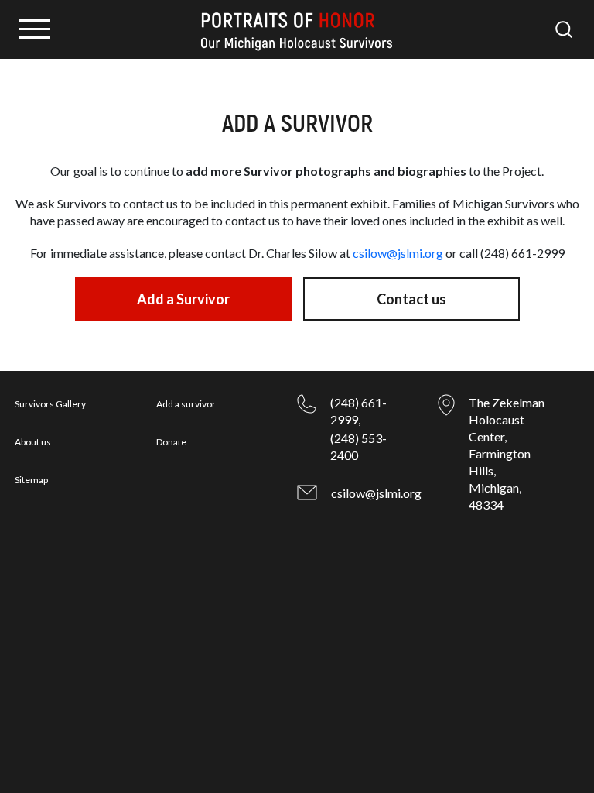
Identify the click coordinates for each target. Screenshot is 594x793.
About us (33, 442)
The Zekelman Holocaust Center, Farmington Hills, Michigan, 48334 (506, 453)
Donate (171, 442)
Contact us (411, 298)
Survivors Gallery (50, 404)
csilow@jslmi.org (398, 252)
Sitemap (31, 480)
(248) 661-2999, (358, 411)
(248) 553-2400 (358, 446)
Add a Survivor (183, 298)
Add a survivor (186, 404)
